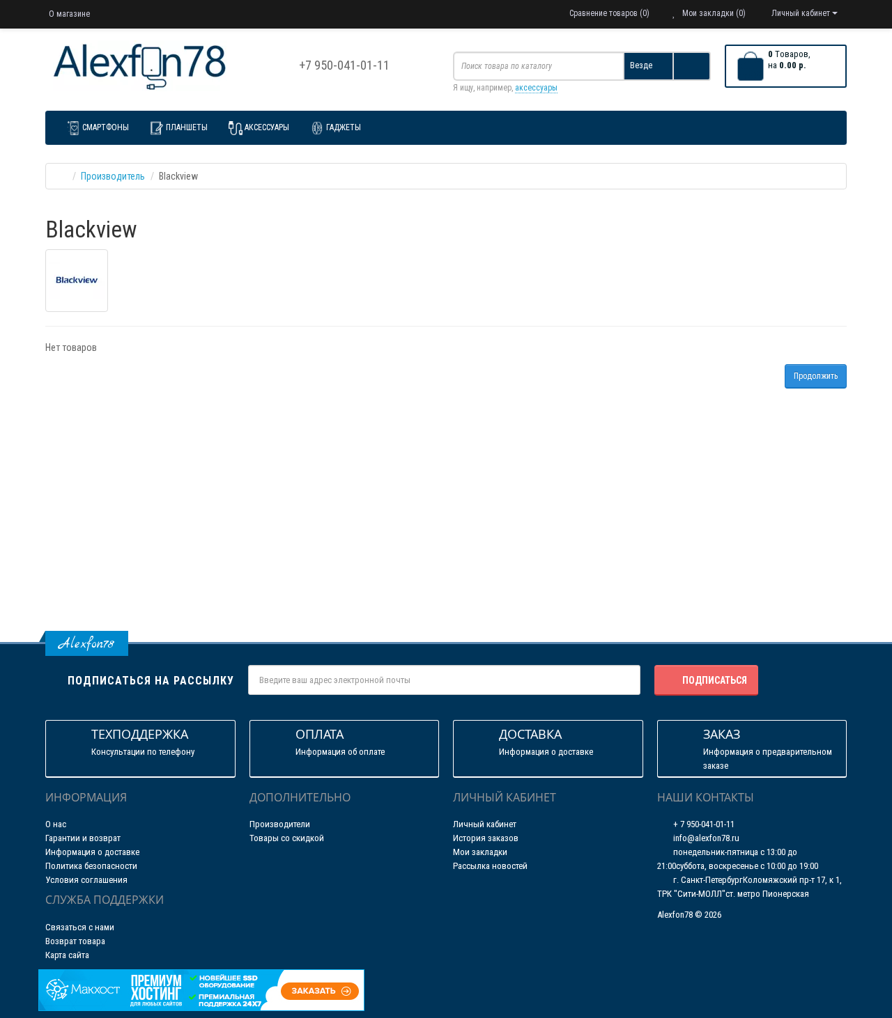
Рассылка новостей (490, 866)
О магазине (69, 14)
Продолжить (816, 376)
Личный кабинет (484, 824)
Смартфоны (105, 127)
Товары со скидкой (286, 838)
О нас (55, 824)
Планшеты (187, 127)
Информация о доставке (92, 852)
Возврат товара (75, 941)
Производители (279, 824)
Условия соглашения (86, 880)
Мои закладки (480, 852)
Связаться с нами (79, 927)
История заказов (485, 838)
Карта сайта (67, 955)
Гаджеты (343, 127)
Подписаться (714, 680)
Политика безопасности (91, 866)
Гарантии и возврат (83, 838)
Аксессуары (267, 127)
